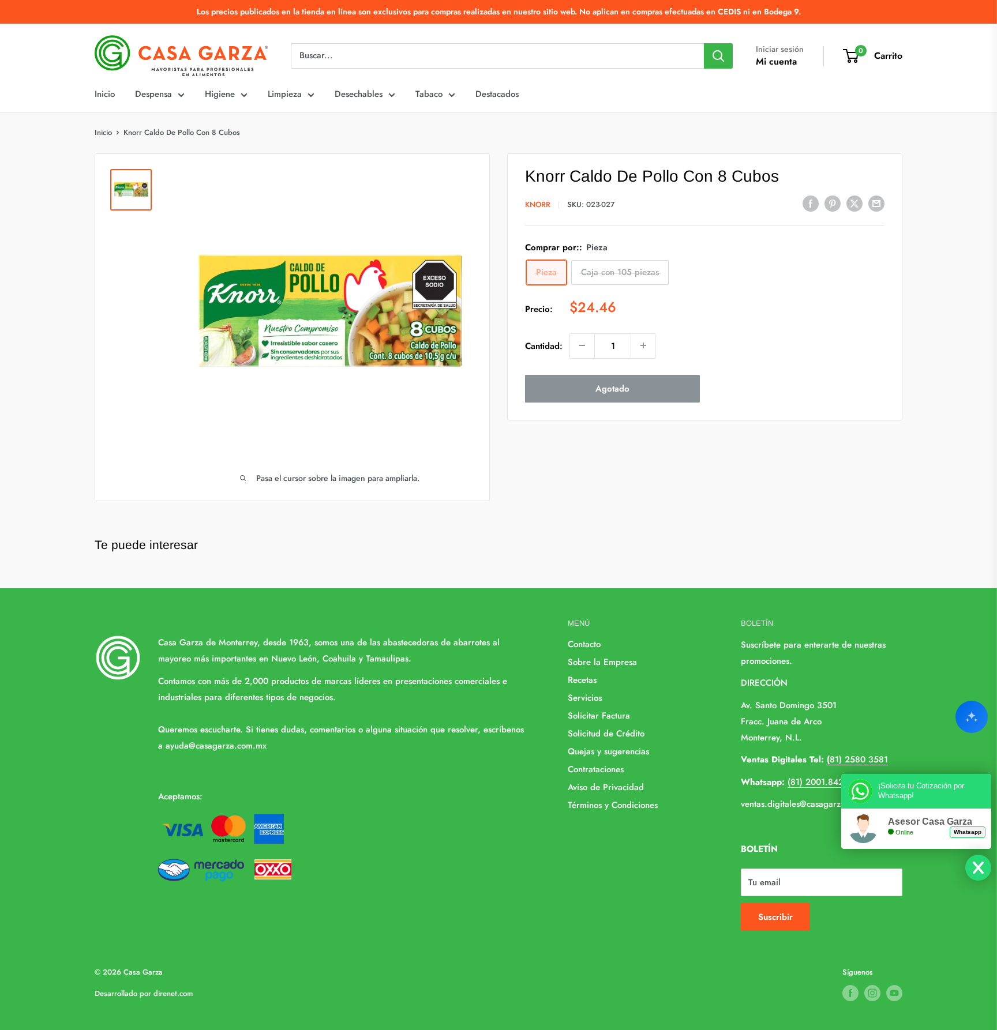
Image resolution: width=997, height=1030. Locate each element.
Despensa (153, 94)
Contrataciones (596, 769)
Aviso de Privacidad (606, 787)
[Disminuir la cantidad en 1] (582, 345)
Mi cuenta (776, 61)
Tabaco (429, 94)
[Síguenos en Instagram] (872, 993)
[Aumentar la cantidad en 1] (643, 345)
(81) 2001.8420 (818, 782)
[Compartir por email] (876, 203)
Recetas (582, 680)
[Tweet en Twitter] (854, 203)
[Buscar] (718, 56)
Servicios (585, 697)
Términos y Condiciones (613, 805)
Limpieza (285, 94)
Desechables (359, 94)
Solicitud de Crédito (606, 733)
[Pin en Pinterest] (832, 203)
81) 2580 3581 (857, 759)
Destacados (497, 94)
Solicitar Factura (599, 715)
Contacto (584, 644)
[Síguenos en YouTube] (894, 993)
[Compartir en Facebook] (811, 203)
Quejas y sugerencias (608, 751)
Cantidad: (544, 345)
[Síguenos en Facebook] (850, 993)
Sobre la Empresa (602, 662)
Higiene (220, 94)
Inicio (105, 94)
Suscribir (775, 917)
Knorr (537, 204)
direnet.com (173, 993)
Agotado (612, 388)
